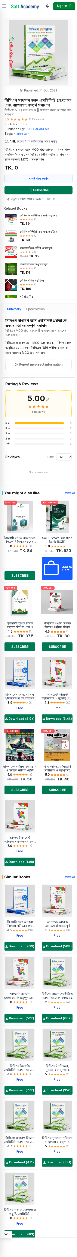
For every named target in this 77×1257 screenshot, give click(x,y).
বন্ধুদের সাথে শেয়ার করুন (27, 199)
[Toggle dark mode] (47, 6)
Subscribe (41, 190)
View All (70, 493)
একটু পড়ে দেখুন (38, 178)
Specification (35, 309)
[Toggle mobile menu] (4, 6)
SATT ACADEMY (38, 129)
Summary (14, 309)
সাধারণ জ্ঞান (22, 133)
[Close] (6, 1234)
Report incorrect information (41, 364)
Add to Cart (67, 568)
